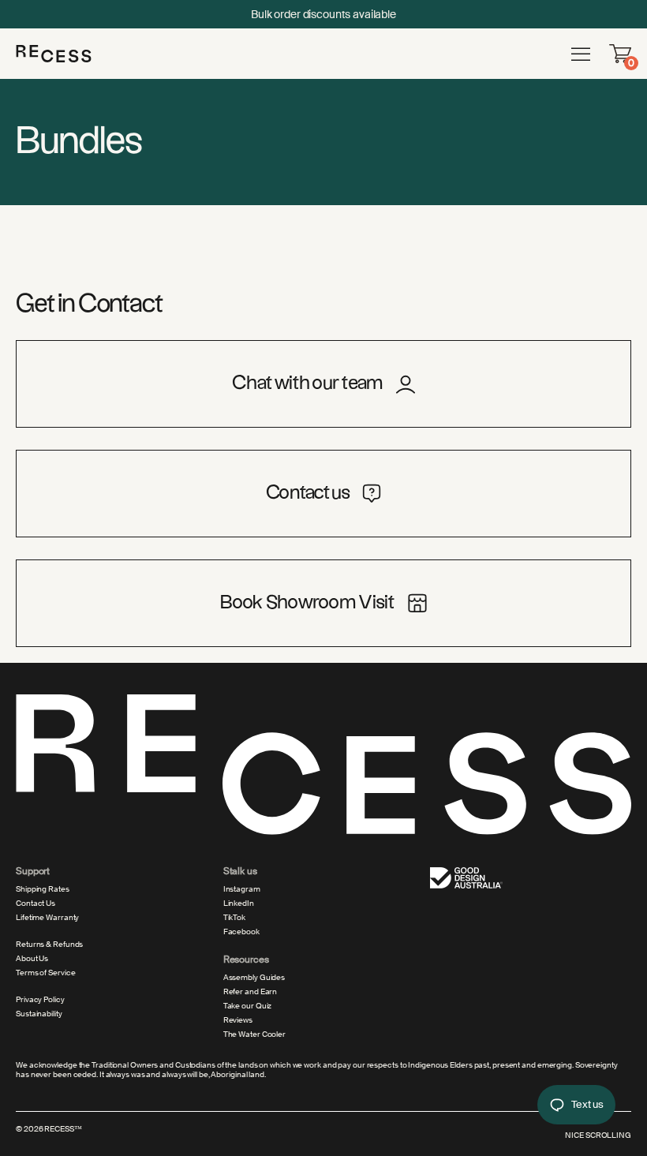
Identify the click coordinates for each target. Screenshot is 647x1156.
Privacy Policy (40, 1000)
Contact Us (35, 903)
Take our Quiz (247, 1006)
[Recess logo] (54, 53)
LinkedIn (238, 903)
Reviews (237, 1020)
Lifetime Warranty (47, 918)
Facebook (241, 932)
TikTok (234, 918)
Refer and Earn (250, 992)
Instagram (241, 889)
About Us (32, 959)
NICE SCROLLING (598, 1135)
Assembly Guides (254, 978)
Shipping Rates (42, 889)
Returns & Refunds (49, 944)
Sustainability (39, 1014)
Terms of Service (45, 973)
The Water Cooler (254, 1034)
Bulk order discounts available (323, 14)
